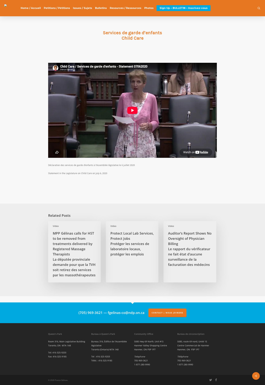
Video (56, 226)
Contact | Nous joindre (167, 312)
